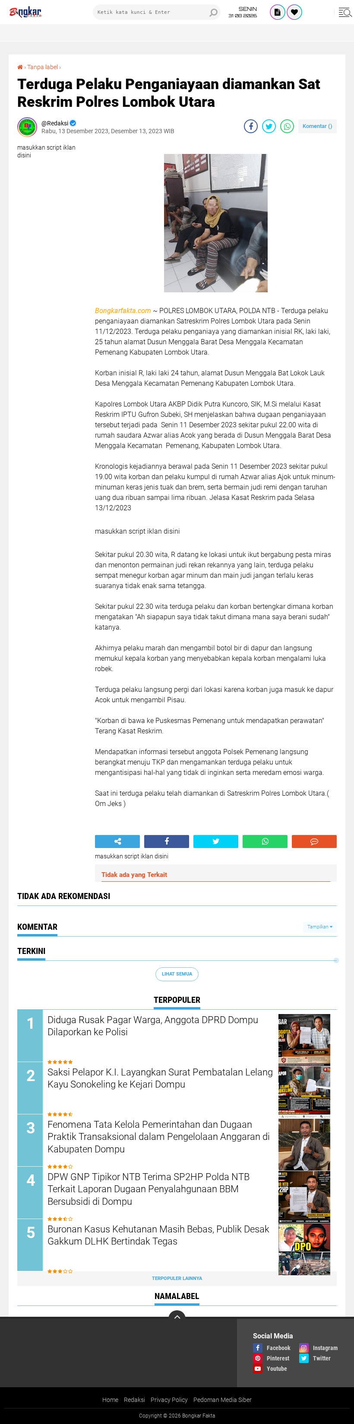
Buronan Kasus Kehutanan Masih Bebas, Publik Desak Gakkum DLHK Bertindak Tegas (158, 1235)
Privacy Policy (169, 1399)
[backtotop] (177, 1319)
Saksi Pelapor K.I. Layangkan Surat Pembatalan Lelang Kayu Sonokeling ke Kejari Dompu (160, 1078)
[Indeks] (277, 12)
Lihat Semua (177, 974)
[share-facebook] (251, 126)
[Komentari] (314, 841)
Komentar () (317, 126)
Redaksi (134, 1399)
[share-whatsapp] (287, 126)
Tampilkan (318, 927)
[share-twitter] (269, 126)
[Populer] (294, 12)
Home (110, 1399)
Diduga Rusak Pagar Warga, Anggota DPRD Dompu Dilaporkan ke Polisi (152, 1026)
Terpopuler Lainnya (177, 1278)
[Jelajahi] (344, 12)
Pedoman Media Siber (222, 1399)
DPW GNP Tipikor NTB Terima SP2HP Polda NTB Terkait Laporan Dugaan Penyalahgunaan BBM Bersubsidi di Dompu (148, 1189)
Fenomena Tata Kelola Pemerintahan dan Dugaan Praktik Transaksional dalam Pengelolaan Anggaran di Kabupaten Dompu (158, 1137)
